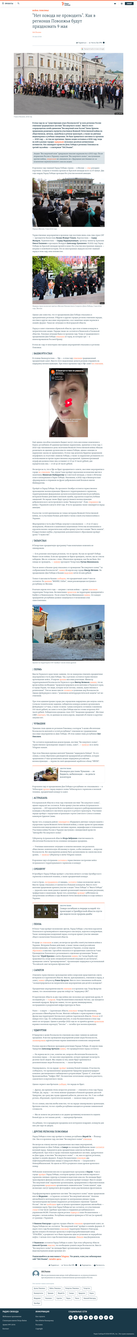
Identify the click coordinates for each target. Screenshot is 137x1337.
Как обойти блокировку (45, 1321)
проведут (81, 893)
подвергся (74, 1213)
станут (35, 1210)
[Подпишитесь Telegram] (91, 1317)
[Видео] (115, 3)
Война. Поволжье (40, 11)
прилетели (71, 592)
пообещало (51, 1205)
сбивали (95, 1016)
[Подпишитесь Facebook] (76, 1317)
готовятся (68, 690)
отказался (60, 337)
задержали (59, 142)
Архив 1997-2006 (9, 1325)
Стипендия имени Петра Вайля (15, 1321)
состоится (72, 882)
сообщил (62, 1084)
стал (89, 168)
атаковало (72, 1011)
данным (48, 581)
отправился (93, 502)
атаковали (93, 590)
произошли (99, 1022)
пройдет (62, 1068)
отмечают (41, 715)
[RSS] (101, 1317)
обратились (37, 951)
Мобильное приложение (12, 1316)
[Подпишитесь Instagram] (96, 1317)
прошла (62, 680)
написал (85, 745)
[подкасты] (121, 3)
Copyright (39, 1329)
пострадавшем (51, 882)
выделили (68, 573)
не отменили (44, 472)
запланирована (39, 1041)
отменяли (67, 989)
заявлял (57, 562)
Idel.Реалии (36, 32)
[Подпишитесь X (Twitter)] (81, 1317)
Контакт (6, 1329)
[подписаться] (111, 1317)
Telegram (65, 1257)
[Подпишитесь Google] (70, 1317)
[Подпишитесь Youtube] (86, 1317)
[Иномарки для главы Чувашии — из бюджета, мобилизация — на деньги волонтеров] (46, 774)
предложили (50, 1185)
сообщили (61, 579)
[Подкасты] (106, 1317)
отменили (77, 358)
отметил (51, 1245)
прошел (46, 789)
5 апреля (51, 1000)
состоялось (62, 860)
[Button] (81, 42)
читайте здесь (55, 1259)
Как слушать (40, 1316)
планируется (63, 822)
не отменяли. (97, 364)
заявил (62, 570)
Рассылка (39, 1325)
